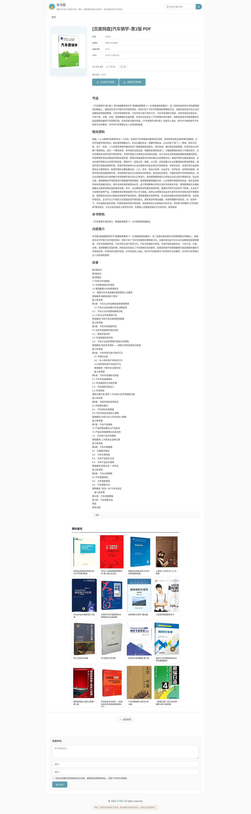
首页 (54, 17)
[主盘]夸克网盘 (107, 82)
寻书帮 (61, 5)
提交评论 (60, 785)
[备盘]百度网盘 (134, 82)
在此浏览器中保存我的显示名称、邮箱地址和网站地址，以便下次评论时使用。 (92, 778)
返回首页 (127, 719)
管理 (97, 515)
